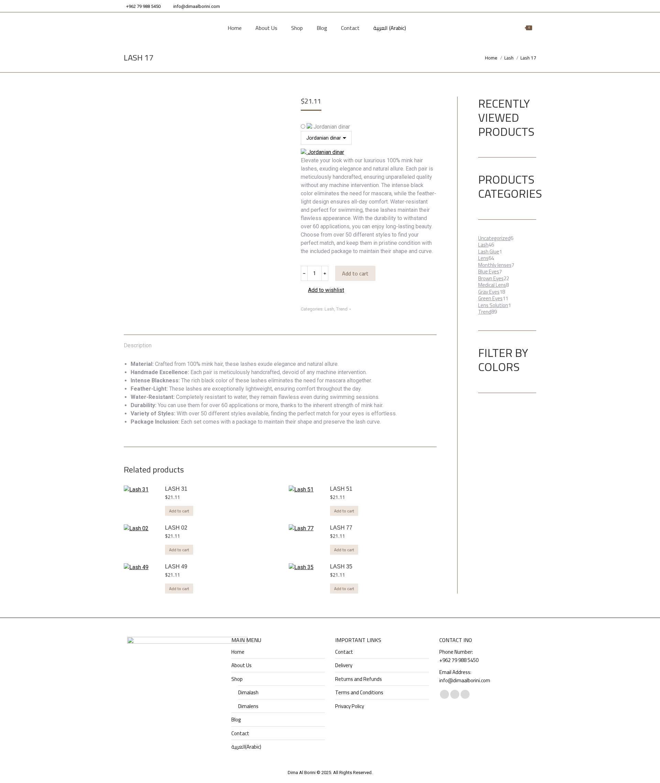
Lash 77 (341, 528)
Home (237, 652)
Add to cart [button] (179, 511)
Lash (329, 309)
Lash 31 (176, 489)
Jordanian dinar (331, 126)
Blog (236, 719)
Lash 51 (341, 489)
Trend (342, 309)
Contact (240, 733)
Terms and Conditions (359, 692)
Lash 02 (176, 528)
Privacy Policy (349, 706)
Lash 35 (341, 566)
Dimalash (248, 692)
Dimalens (248, 706)
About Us (241, 665)
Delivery (343, 665)
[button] (322, 290)
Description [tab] (138, 345)
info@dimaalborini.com (196, 6)
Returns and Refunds (358, 679)
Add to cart (355, 273)
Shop (237, 679)
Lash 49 (176, 566)
